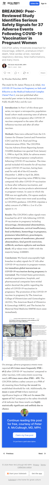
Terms (43, 465)
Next (41, 453)
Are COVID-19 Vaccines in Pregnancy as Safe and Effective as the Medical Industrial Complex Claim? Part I (24, 90)
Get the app (37, 473)
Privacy (36, 465)
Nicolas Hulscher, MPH (17, 65)
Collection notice (25, 467)
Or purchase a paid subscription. (24, 441)
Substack (12, 480)
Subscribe (34, 3)
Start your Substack (18, 473)
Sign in (43, 3)
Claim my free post (24, 435)
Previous (9, 453)
